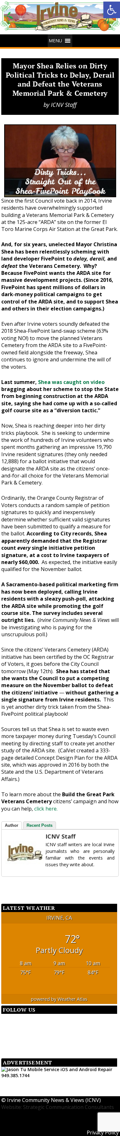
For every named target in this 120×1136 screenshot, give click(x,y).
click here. (46, 808)
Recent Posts (39, 825)
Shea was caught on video (71, 382)
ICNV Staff (63, 104)
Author (11, 825)
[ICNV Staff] (18, 852)
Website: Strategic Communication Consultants (57, 1107)
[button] (111, 10)
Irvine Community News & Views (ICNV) (54, 1100)
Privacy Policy (103, 1132)
